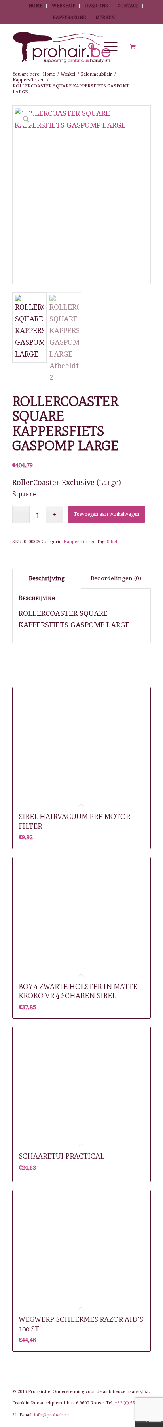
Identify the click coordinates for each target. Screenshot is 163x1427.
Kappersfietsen (80, 541)
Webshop (63, 5)
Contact (128, 5)
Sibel (112, 541)
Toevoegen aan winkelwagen (106, 514)
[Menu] (107, 47)
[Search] (88, 47)
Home (35, 5)
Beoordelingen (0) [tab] (116, 578)
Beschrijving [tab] (47, 578)
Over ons (96, 5)
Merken (105, 17)
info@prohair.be (51, 1415)
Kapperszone (69, 17)
